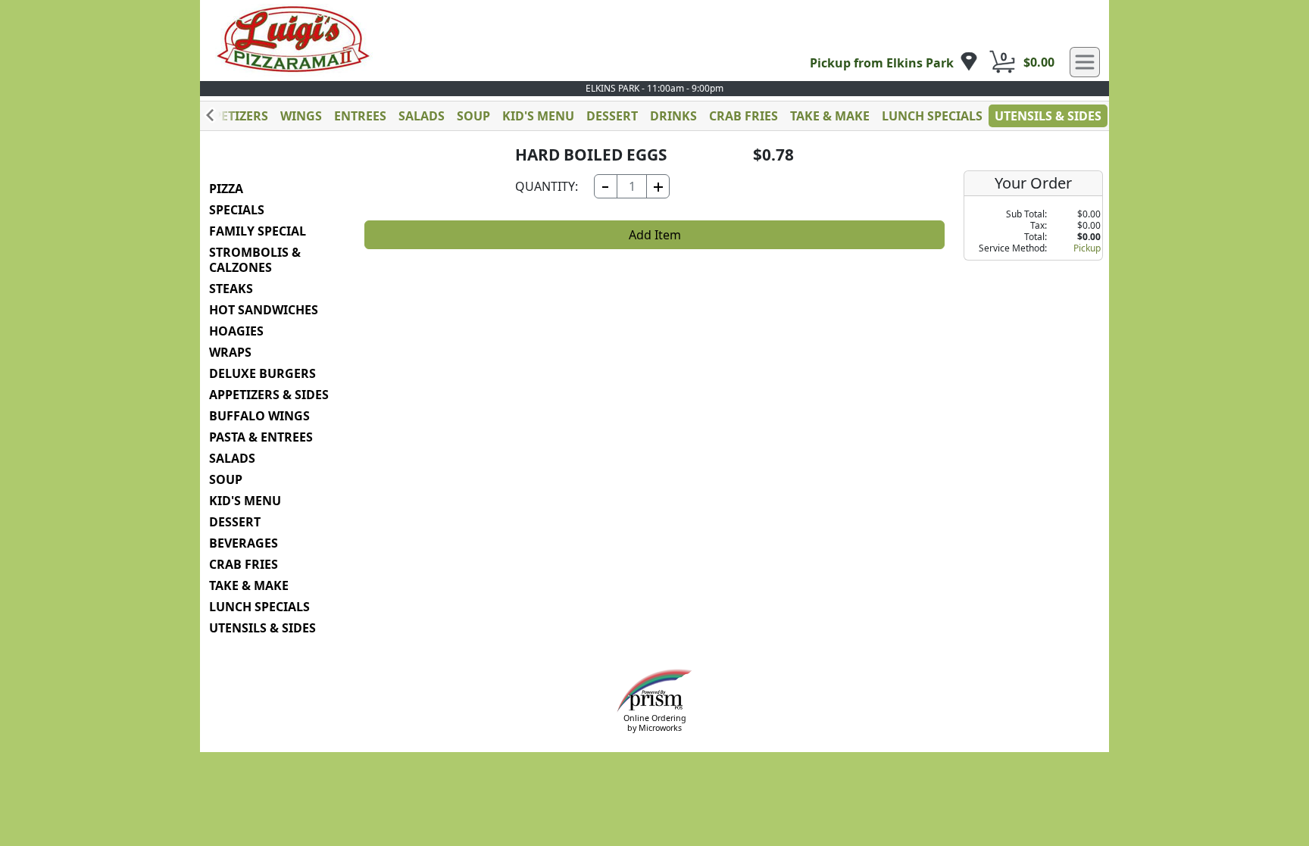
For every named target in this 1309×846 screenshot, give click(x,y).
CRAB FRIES (743, 116)
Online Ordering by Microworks (654, 723)
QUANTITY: (546, 186)
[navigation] (894, 62)
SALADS (421, 116)
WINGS (301, 116)
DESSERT (612, 116)
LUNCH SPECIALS (932, 116)
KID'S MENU (538, 116)
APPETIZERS (233, 116)
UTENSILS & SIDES (1048, 116)
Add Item (655, 234)
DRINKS (673, 116)
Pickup (1087, 248)
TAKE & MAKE (830, 116)
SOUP (473, 116)
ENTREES (360, 116)
